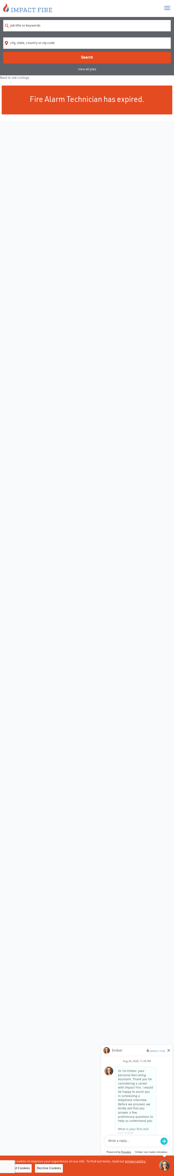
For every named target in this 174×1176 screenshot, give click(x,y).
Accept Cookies (18, 1168)
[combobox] (87, 25)
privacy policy (135, 1161)
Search (87, 57)
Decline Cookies (49, 1168)
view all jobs (87, 69)
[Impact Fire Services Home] (27, 8)
